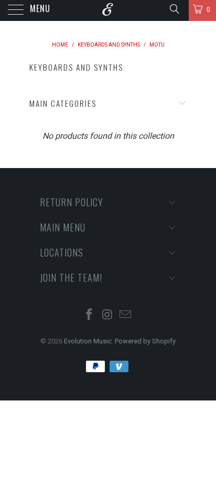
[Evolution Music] (108, 10)
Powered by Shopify (145, 341)
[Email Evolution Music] (126, 315)
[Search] (173, 9)
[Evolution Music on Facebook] (89, 315)
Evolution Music (88, 341)
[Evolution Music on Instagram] (107, 315)
